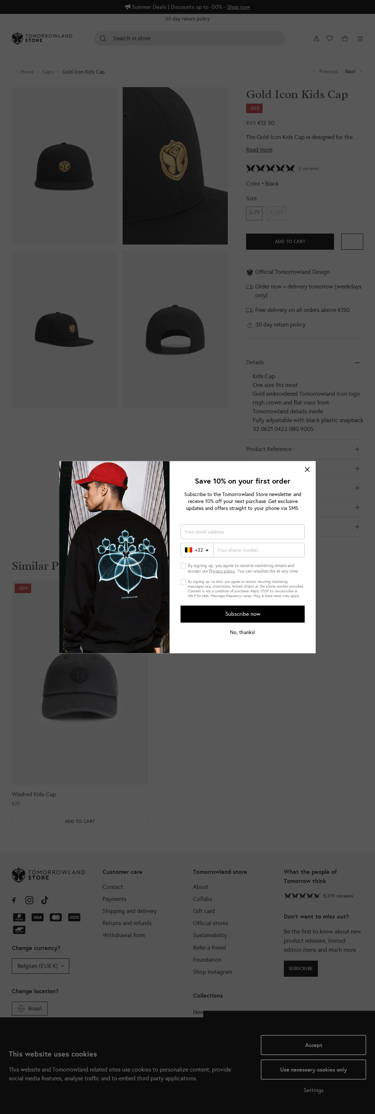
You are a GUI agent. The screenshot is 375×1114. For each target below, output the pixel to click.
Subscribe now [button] (242, 614)
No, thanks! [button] (242, 632)
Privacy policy (222, 570)
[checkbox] (183, 565)
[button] (307, 469)
